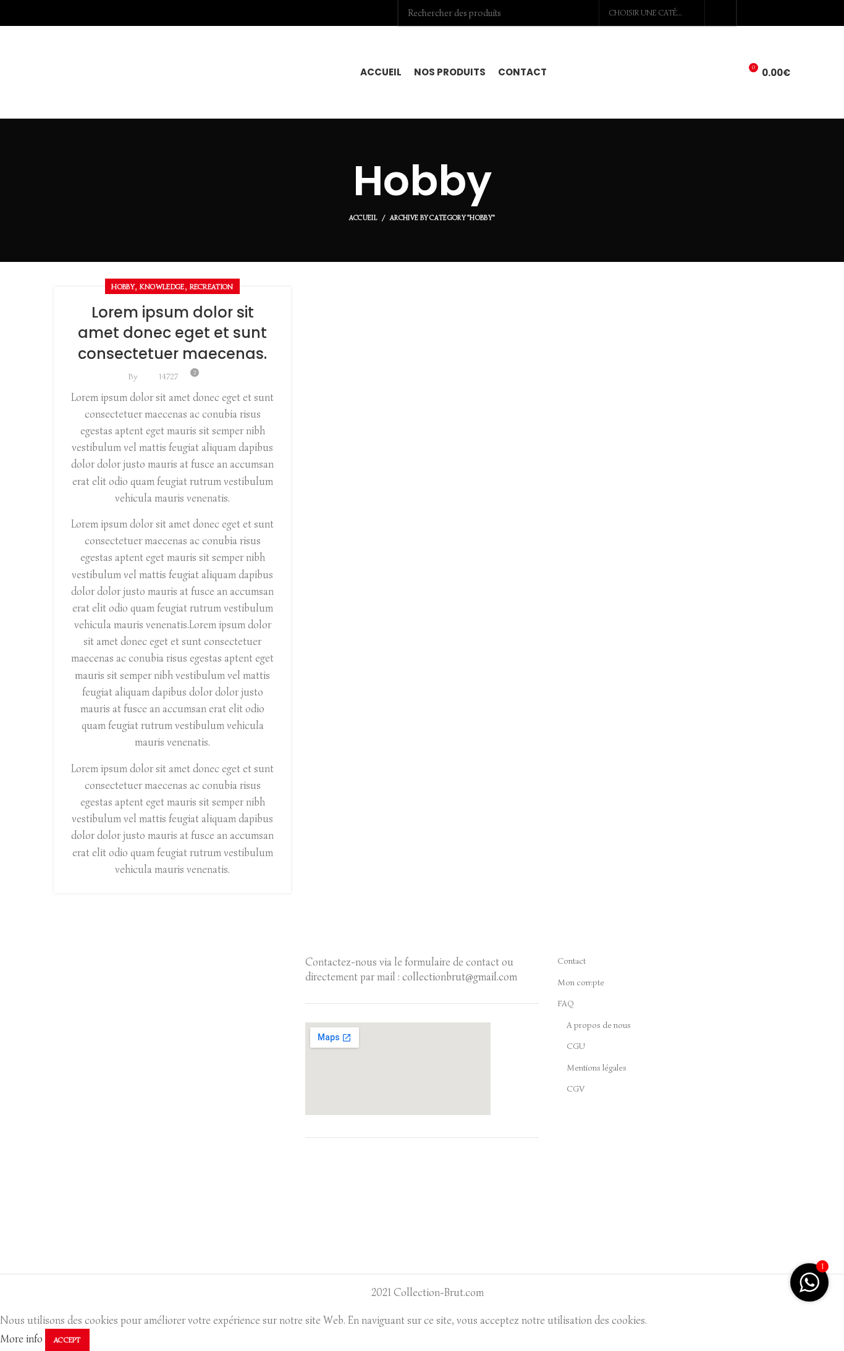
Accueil (363, 217)
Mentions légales (597, 1068)
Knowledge (162, 286)
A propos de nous (599, 1025)
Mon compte (580, 982)
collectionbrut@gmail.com (459, 976)
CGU (576, 1046)
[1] (809, 1288)
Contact (571, 961)
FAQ (565, 1003)
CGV (575, 1089)
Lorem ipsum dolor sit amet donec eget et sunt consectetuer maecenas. (172, 333)
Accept (67, 1339)
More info (21, 1338)
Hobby (123, 286)
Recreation (212, 286)
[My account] (703, 72)
